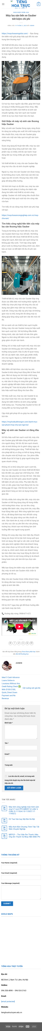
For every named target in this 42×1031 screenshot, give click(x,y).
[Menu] (3, 4)
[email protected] (8, 1001)
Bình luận (9, 723)
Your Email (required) (9, 873)
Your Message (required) (10, 883)
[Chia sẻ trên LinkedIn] (31, 643)
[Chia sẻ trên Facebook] (15, 643)
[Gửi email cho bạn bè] (23, 643)
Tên (7, 743)
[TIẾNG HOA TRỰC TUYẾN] (20, 4)
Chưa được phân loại (21, 12)
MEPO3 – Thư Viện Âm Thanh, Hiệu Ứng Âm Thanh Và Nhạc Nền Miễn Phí (24, 835)
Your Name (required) (9, 863)
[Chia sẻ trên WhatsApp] (10, 643)
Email (7, 754)
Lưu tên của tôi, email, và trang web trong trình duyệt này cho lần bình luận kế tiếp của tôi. (20, 779)
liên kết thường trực (22, 654)
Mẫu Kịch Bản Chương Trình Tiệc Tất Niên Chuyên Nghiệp (24, 828)
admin (32, 25)
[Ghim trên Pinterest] (27, 643)
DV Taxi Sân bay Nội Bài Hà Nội (22, 819)
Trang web (8, 765)
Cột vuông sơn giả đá (31, 688)
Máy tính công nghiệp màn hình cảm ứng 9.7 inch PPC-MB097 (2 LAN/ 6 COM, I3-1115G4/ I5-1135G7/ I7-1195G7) (24, 810)
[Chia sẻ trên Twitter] (19, 643)
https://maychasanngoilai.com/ (15, 33)
